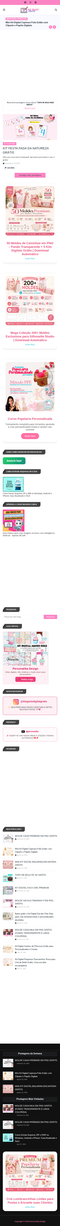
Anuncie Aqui (14, 460)
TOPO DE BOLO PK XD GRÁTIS (30, 875)
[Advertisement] (30, 64)
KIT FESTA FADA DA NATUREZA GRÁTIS (26, 150)
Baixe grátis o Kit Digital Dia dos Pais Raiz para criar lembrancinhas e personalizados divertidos (31, 24)
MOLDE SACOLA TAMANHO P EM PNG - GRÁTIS (35, 902)
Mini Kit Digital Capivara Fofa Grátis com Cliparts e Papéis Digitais (33, 850)
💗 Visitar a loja (25, 679)
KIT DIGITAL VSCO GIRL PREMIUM (32, 888)
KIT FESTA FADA (9, 144)
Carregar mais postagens (30, 175)
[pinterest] (35, 2)
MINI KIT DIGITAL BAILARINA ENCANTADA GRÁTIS (35, 863)
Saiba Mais (30, 258)
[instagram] (30, 2)
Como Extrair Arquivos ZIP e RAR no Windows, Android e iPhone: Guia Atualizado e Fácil (36, 1138)
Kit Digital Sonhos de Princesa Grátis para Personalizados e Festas (34, 948)
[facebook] (25, 2)
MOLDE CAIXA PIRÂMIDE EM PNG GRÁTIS (36, 836)
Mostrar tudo (30, 108)
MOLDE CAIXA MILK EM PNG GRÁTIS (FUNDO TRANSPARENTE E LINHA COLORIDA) (33, 933)
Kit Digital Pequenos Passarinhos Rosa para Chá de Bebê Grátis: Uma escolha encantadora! (35, 962)
